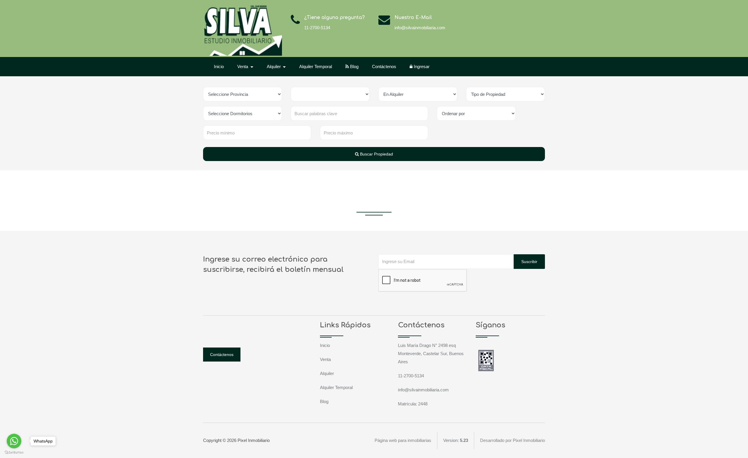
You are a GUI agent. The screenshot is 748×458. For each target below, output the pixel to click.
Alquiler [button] (274, 66)
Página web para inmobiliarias (403, 440)
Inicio (219, 66)
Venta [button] (243, 66)
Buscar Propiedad (376, 154)
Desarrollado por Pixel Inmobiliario (512, 440)
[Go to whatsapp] (14, 441)
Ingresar (421, 66)
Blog (354, 66)
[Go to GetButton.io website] (14, 452)
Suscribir (529, 261)
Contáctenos (384, 66)
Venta (325, 359)
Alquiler (327, 373)
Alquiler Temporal (315, 66)
